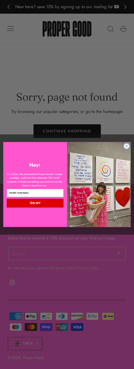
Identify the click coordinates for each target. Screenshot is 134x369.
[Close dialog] (126, 146)
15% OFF (35, 203)
